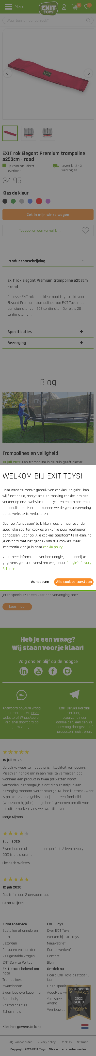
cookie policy (53, 547)
